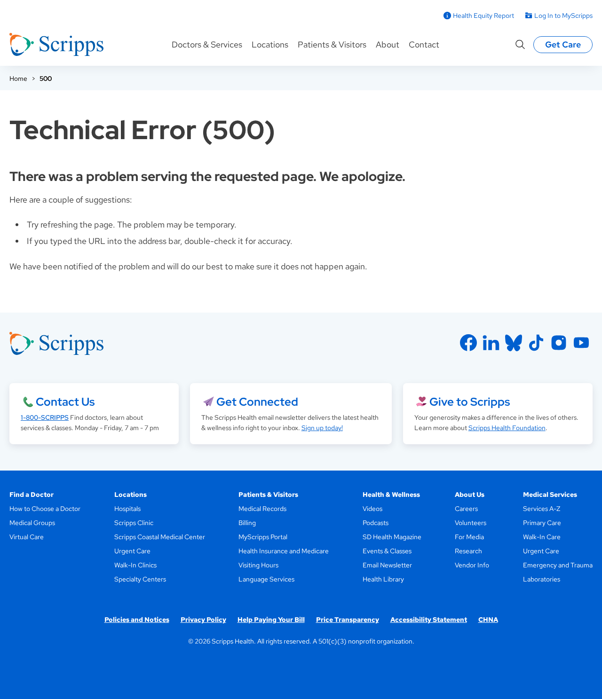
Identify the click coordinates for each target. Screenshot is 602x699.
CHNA (488, 619)
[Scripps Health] (56, 44)
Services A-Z (541, 508)
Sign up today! (322, 428)
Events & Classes (387, 551)
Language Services (266, 579)
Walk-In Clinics (135, 565)
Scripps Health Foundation (507, 428)
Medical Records (262, 508)
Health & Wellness (391, 494)
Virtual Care (26, 537)
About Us (469, 494)
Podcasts (375, 522)
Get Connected (257, 401)
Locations (270, 44)
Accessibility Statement (428, 619)
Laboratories (541, 579)
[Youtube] (581, 342)
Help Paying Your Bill (271, 619)
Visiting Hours (258, 565)
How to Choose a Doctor (44, 508)
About (387, 44)
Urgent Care (132, 551)
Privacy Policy (203, 619)
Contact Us (65, 401)
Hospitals (127, 508)
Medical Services (550, 494)
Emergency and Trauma (558, 565)
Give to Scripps (469, 401)
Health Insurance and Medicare (283, 551)
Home (18, 78)
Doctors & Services (207, 44)
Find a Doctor (31, 494)
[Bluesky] (513, 342)
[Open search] (520, 44)
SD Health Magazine (392, 537)
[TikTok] (536, 342)
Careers (466, 508)
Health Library (383, 579)
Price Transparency (347, 619)
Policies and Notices (136, 619)
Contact (424, 44)
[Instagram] (558, 342)
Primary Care (542, 522)
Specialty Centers (140, 579)
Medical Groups (32, 522)
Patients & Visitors (332, 44)
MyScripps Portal (262, 537)
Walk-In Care (542, 537)
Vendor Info (472, 565)
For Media (469, 537)
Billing (247, 522)
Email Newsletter (387, 565)
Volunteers (470, 522)
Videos (372, 508)
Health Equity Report (483, 15)
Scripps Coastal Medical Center (159, 537)
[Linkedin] (491, 342)
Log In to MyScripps (563, 15)
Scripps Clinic (133, 522)
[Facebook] (468, 342)
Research (468, 551)
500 (46, 78)
